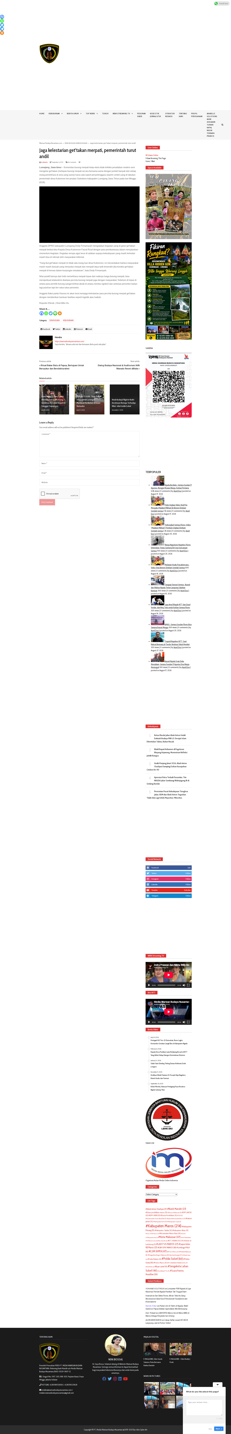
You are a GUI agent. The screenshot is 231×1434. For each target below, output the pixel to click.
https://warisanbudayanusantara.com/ (69, 341)
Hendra (45, 162)
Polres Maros (161, 1263)
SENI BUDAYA (70, 143)
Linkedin (171, 884)
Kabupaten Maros (164, 1226)
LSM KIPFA (158, 1251)
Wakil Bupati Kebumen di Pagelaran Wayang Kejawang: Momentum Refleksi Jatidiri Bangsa (167, 752)
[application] (169, 975)
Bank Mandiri (177, 1208)
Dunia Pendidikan (169, 1215)
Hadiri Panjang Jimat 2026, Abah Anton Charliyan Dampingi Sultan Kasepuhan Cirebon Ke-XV (167, 766)
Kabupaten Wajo (181, 1230)
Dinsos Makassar (175, 1212)
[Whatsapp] (46, 313)
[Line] (55, 313)
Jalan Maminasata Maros (176, 1218)
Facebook (171, 867)
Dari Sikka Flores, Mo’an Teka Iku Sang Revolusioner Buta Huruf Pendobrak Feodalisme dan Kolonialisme (166, 1299)
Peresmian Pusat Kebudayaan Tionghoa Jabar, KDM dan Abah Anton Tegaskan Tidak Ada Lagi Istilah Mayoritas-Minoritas (167, 794)
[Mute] (184, 985)
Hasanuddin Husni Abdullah (156, 1218)
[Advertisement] (80, 18)
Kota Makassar (170, 1237)
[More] (60, 313)
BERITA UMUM (73, 113)
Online (152, 155)
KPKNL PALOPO (162, 1241)
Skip (210, 1428)
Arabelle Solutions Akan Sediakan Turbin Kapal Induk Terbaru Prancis (212, 124)
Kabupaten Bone (160, 1222)
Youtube (171, 890)
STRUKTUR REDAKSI (170, 115)
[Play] (149, 985)
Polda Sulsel (173, 1259)
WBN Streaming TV (121, 113)
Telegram (171, 896)
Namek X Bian (151, 1306)
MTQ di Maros (173, 1252)
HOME (41, 113)
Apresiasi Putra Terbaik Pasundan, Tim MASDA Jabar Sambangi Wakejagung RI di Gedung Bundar (168, 780)
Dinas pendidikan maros (157, 1212)
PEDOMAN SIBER (141, 115)
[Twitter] (51, 313)
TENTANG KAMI (183, 115)
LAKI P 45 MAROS (168, 1244)
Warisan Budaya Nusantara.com (50, 143)
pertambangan (176, 1255)
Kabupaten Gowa (174, 1222)
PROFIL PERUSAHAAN (197, 115)
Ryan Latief (161, 1266)
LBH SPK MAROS (167, 1247)
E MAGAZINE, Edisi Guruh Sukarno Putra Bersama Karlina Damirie (153, 1362)
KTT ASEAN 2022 (176, 1241)
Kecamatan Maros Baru (170, 1233)
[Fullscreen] (188, 985)
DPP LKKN (155, 1215)
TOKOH (105, 113)
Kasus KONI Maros (153, 1233)
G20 (180, 1215)
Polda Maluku (155, 1259)
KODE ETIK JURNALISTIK (155, 115)
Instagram (171, 879)
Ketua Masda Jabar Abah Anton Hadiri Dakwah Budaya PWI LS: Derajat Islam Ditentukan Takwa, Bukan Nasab (166, 738)
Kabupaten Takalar (164, 1230)
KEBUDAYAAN (54, 113)
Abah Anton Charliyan (157, 1209)
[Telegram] (2, 29)
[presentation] (40, 400)
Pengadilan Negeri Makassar (159, 1255)
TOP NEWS (90, 113)
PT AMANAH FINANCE (176, 1263)
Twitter (171, 873)
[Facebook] (42, 313)
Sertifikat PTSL (164, 1271)
